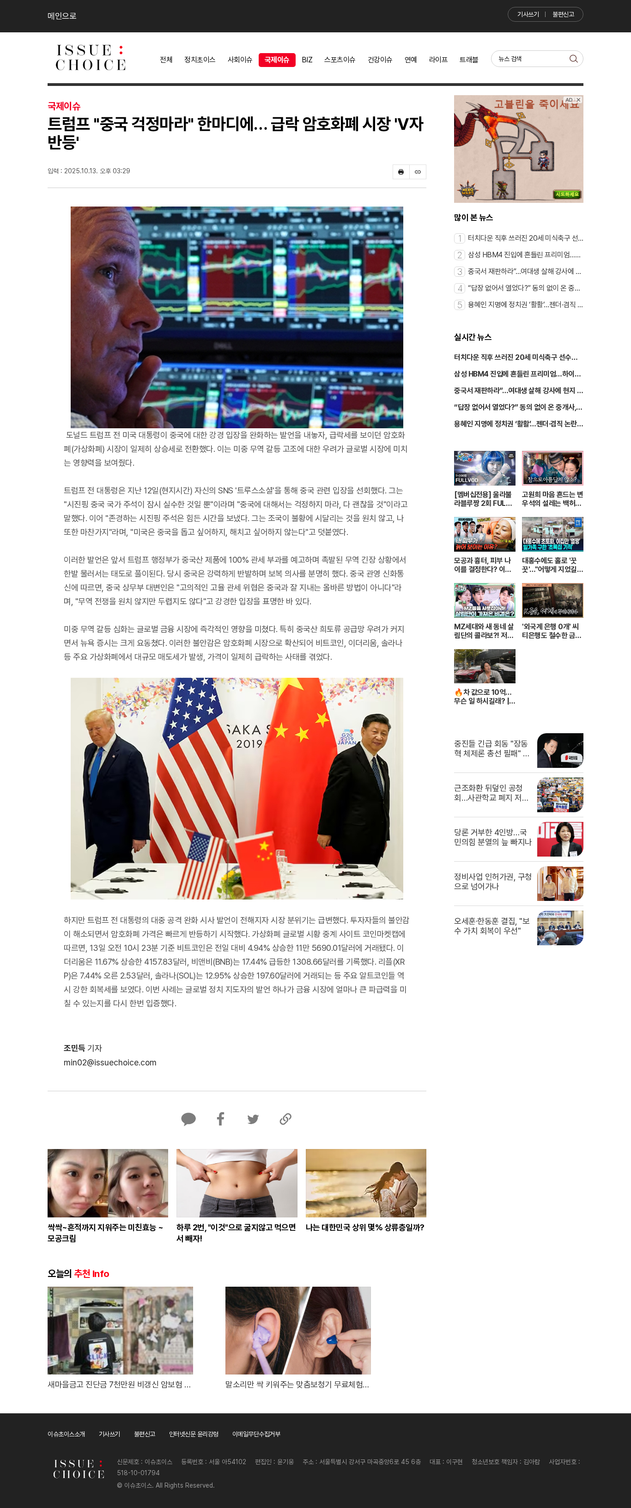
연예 (411, 59)
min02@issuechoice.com (110, 1062)
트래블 (469, 59)
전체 (166, 59)
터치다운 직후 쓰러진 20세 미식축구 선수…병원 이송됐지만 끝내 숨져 (515, 358)
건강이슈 (380, 59)
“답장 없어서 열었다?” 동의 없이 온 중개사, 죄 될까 (515, 408)
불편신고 (563, 14)
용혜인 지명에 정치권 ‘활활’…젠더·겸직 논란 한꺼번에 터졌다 (515, 425)
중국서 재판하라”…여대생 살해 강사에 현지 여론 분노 (518, 391)
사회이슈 (240, 59)
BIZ (307, 59)
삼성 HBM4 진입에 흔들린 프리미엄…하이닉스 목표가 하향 (517, 375)
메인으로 (62, 16)
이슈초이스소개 (66, 1434)
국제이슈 (277, 59)
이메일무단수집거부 (256, 1434)
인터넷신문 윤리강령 (193, 1434)
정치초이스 (200, 59)
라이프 (438, 59)
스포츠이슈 (340, 59)
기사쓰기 (528, 14)
